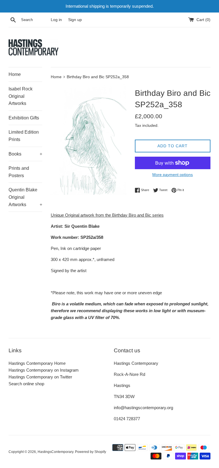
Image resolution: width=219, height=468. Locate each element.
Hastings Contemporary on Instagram (44, 370)
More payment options (172, 174)
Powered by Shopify (90, 452)
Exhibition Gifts (24, 117)
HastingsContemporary (55, 452)
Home (15, 74)
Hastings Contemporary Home (37, 363)
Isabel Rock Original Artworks (21, 96)
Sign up (75, 20)
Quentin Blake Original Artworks (25, 197)
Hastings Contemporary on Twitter (40, 376)
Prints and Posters (19, 172)
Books (25, 154)
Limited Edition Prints (24, 136)
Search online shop (26, 383)
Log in (56, 20)
